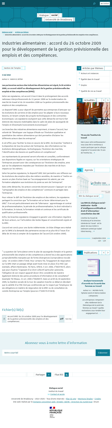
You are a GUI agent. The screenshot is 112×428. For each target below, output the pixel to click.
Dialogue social (7, 32)
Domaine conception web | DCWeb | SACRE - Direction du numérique (62, 402)
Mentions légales (85, 399)
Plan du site (71, 399)
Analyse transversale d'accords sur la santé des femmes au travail (93, 284)
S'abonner (103, 352)
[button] (94, 3)
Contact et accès (57, 394)
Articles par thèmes (22, 32)
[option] (93, 133)
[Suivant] (108, 100)
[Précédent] (104, 100)
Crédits (98, 399)
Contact (106, 3)
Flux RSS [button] (59, 374)
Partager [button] (40, 374)
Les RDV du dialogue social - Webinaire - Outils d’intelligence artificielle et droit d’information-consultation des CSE (93, 208)
